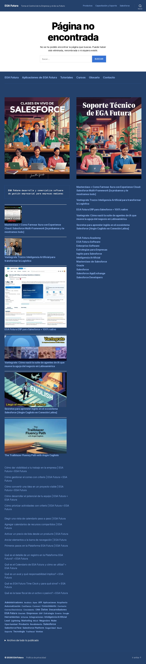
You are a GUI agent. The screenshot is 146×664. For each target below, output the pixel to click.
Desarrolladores (58, 609)
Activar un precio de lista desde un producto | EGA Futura (36, 533)
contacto (61, 606)
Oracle (80, 265)
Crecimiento (28, 610)
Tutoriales (66, 77)
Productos (88, 5)
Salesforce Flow (13, 627)
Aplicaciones (49, 602)
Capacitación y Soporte (106, 5)
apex (35, 602)
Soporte (8, 631)
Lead (7, 620)
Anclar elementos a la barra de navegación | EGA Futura (35, 539)
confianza (26, 606)
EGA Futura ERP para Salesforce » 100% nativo (30, 329)
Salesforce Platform (33, 627)
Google (66, 613)
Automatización (12, 606)
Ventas (39, 631)
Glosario (94, 77)
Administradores (14, 602)
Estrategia (49, 613)
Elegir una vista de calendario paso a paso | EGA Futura (35, 518)
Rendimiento (36, 624)
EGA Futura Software (88, 241)
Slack (59, 628)
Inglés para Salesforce (89, 253)
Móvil (35, 621)
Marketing (26, 620)
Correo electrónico (13, 610)
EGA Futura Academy (88, 237)
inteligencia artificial (55, 617)
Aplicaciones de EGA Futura (39, 77)
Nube (54, 620)
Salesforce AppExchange (90, 273)
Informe (24, 617)
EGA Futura (11, 5)
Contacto (109, 77)
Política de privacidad (36, 657)
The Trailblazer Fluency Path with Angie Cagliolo (32, 455)
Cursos (81, 77)
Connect (36, 606)
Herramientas (12, 616)
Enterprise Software (87, 245)
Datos (44, 609)
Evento (58, 613)
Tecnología (19, 631)
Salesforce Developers (89, 277)
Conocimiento (49, 606)
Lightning (15, 620)
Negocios (44, 620)
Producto (24, 624)
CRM (37, 609)
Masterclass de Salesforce (91, 261)
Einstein (21, 613)
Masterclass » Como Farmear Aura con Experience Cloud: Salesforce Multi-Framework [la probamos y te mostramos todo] (34, 228)
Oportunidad (11, 624)
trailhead (30, 631)
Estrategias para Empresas (91, 249)
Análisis (28, 602)
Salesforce (125, 5)
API (40, 602)
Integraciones (36, 617)
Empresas (32, 613)
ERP (41, 613)
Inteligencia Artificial (88, 257)
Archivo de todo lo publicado (23, 640)
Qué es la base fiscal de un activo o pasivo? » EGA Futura (36, 593)
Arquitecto (62, 602)
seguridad (50, 628)
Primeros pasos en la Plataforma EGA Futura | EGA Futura (36, 545)
